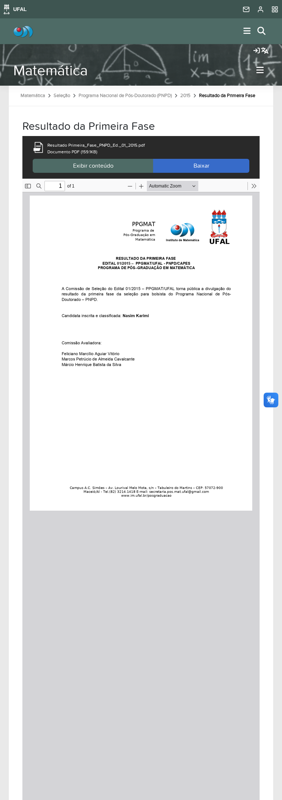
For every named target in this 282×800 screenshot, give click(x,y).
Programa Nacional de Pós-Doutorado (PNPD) (125, 96)
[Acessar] (257, 51)
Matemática (50, 70)
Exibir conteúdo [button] (93, 165)
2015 (185, 96)
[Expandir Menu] (247, 31)
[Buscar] (261, 31)
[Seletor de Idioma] (265, 51)
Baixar (201, 165)
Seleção (62, 96)
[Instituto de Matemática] (23, 31)
